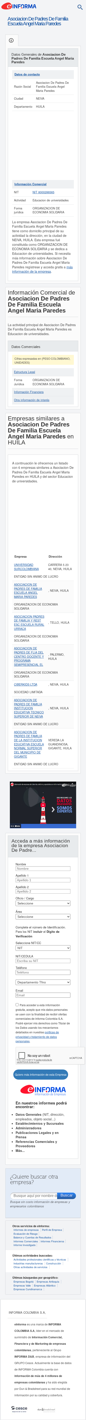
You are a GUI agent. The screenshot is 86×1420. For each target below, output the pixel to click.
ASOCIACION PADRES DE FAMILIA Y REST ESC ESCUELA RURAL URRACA (29, 622)
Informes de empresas (26, 1230)
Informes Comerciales (26, 1241)
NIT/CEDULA (24, 956)
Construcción (53, 1263)
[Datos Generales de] (11, 40)
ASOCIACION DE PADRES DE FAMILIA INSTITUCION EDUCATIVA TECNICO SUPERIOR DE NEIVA (29, 708)
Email (19, 990)
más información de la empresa (42, 269)
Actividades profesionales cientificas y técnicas (40, 1259)
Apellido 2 (22, 887)
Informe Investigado (25, 1245)
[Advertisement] (43, 145)
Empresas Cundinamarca (28, 1289)
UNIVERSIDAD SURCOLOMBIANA (26, 567)
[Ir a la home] (19, 5)
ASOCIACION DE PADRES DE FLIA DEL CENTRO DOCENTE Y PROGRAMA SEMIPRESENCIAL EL (29, 656)
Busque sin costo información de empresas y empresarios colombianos (40, 1204)
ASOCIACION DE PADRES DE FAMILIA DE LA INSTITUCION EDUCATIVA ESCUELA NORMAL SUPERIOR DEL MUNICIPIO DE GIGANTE (29, 744)
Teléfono (21, 967)
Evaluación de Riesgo (26, 1233)
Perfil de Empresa (52, 1230)
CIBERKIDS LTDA (25, 684)
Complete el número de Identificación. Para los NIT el (41, 931)
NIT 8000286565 (43, 192)
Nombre (21, 864)
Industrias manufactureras (28, 1263)
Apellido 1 (22, 875)
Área (19, 911)
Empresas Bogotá (23, 1281)
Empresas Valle (22, 1285)
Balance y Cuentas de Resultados (32, 1237)
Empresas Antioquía (48, 1281)
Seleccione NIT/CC (28, 943)
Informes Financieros (52, 1241)
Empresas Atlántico (44, 1285)
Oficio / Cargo (25, 898)
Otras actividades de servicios (30, 1267)
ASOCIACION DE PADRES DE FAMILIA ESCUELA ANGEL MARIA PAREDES (28, 590)
